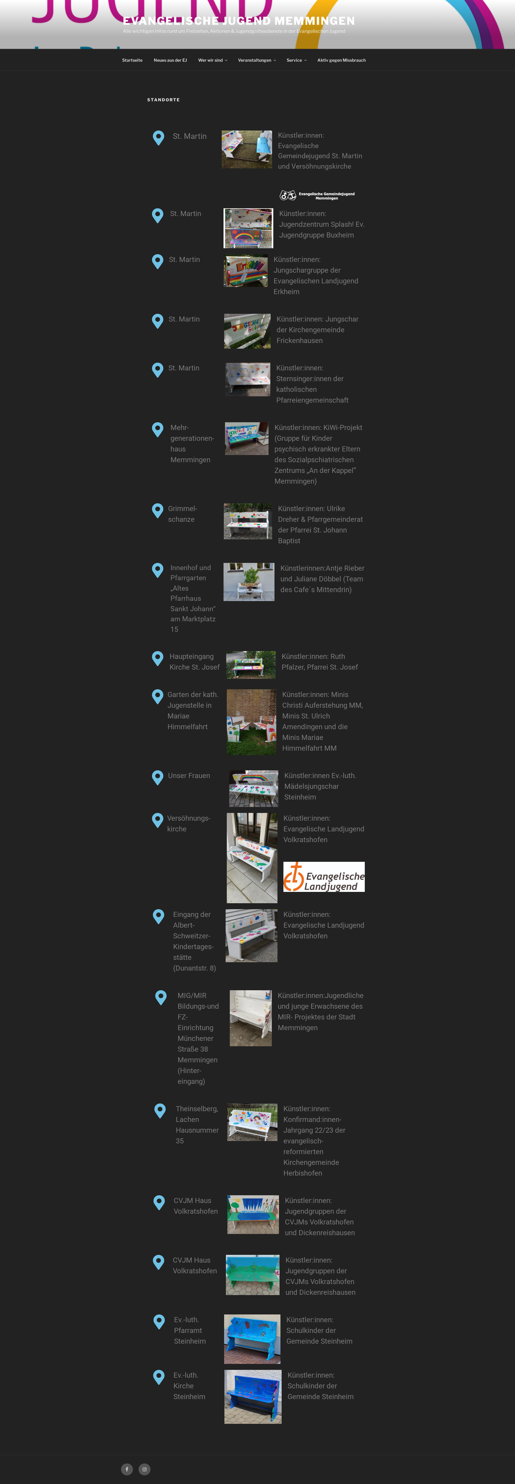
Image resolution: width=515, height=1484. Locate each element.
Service (294, 60)
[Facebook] (127, 1469)
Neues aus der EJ (170, 60)
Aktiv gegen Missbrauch (341, 60)
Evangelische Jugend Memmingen (239, 20)
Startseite (132, 60)
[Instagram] (145, 1469)
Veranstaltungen (254, 60)
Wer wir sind (210, 60)
